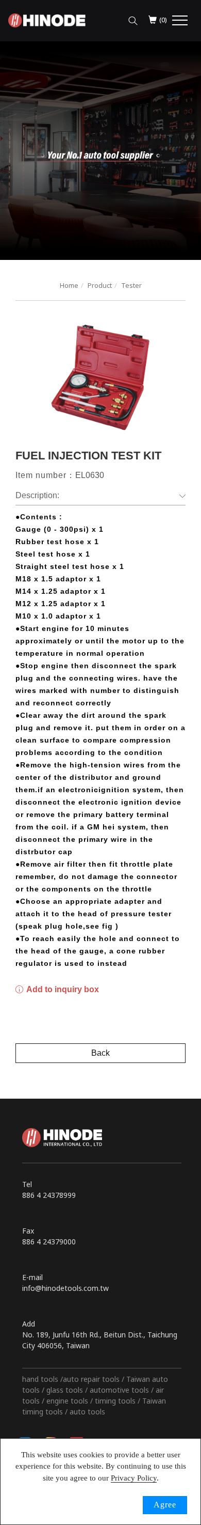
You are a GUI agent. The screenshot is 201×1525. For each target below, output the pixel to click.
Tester (131, 285)
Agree (165, 1504)
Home (69, 285)
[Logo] (47, 19)
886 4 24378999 (49, 1195)
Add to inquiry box (62, 989)
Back (100, 1053)
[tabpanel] (100, 150)
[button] (133, 18)
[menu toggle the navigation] (180, 20)
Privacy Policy (134, 1478)
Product (100, 285)
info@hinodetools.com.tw (65, 1288)
